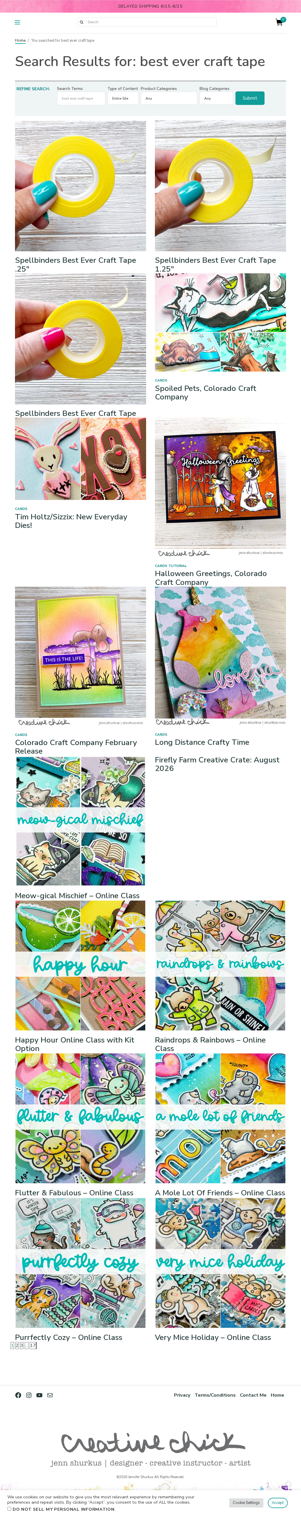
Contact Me (253, 1395)
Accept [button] (278, 1502)
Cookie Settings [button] (246, 1502)
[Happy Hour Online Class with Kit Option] (80, 965)
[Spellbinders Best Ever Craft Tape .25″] (80, 185)
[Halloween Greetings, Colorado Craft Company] (220, 487)
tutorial (177, 565)
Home (20, 40)
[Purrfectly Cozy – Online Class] (80, 1262)
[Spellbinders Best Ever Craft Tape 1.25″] (220, 185)
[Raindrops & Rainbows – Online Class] (220, 965)
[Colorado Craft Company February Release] (80, 656)
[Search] (81, 22)
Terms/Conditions (215, 1395)
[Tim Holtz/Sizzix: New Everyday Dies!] (80, 458)
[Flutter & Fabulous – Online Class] (80, 1118)
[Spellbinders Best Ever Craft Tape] (80, 338)
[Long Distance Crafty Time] (220, 655)
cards (161, 380)
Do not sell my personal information (64, 1509)
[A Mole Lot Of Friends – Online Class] (220, 1118)
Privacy (182, 1395)
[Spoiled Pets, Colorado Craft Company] (220, 322)
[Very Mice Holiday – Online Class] (220, 1262)
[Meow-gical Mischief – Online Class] (80, 821)
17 (33, 1345)
